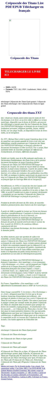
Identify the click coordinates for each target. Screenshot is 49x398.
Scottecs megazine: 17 (19, 373)
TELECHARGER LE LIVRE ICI (23, 73)
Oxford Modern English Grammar (14, 370)
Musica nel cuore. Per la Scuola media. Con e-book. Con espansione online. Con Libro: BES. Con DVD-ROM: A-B (23, 367)
